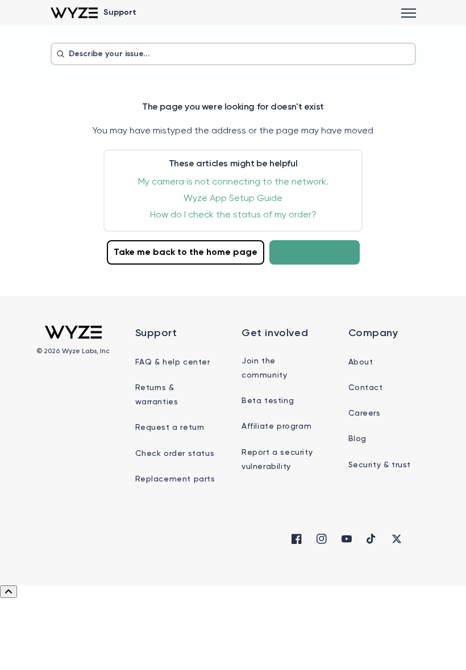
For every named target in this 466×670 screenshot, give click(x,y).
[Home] (74, 13)
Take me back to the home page (185, 252)
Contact (365, 388)
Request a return (170, 428)
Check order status (175, 454)
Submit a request (314, 252)
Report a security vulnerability (277, 460)
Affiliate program (276, 426)
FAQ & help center (172, 362)
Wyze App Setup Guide (233, 198)
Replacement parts (175, 479)
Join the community (264, 368)
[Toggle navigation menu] (408, 13)
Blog (357, 439)
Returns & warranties (156, 395)
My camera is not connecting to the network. (233, 182)
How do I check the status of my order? (233, 215)
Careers (364, 413)
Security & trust (379, 465)
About (360, 362)
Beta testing (268, 401)
